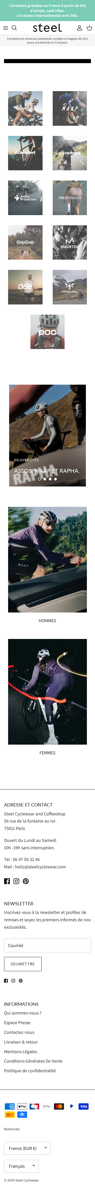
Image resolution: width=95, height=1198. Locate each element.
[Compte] (78, 27)
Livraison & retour (21, 1042)
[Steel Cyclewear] (47, 28)
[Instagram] (16, 881)
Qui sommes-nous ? (23, 1013)
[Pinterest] (26, 881)
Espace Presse (17, 1022)
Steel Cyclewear (27, 1180)
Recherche (12, 1129)
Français (17, 1166)
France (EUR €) (22, 1148)
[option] (47, 435)
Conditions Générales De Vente (33, 1061)
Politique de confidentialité (30, 1071)
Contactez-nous (19, 1032)
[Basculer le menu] (5, 27)
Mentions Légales (20, 1051)
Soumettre (23, 964)
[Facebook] (7, 881)
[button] (39, 479)
